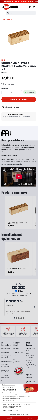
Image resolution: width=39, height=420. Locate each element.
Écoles (3, 381)
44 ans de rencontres (5, 376)
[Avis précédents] (3, 307)
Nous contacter (6, 361)
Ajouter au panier (18, 99)
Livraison (16, 349)
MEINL (3, 60)
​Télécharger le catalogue (6, 356)
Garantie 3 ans (18, 352)
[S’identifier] (25, 7)
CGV (14, 356)
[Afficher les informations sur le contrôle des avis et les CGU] (30, 293)
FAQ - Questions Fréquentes (17, 361)
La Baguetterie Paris (30, 349)
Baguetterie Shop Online (5, 371)
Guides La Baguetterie (5, 365)
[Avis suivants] (34, 307)
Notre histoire (5, 349)
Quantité (4, 88)
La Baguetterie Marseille (30, 382)
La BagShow (5, 352)
